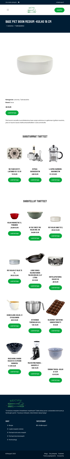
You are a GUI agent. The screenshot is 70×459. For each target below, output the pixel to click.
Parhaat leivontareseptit (16, 436)
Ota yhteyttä (53, 454)
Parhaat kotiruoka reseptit (17, 432)
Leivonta (10, 26)
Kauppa (59, 10)
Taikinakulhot (19, 26)
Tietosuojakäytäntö (49, 456)
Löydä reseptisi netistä (16, 429)
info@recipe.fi (60, 2)
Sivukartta (60, 456)
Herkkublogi (13, 440)
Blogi (46, 454)
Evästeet (61, 454)
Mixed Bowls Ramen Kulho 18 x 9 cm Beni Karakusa (14, 360)
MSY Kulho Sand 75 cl (55, 227)
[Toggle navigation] (8, 9)
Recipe (11, 425)
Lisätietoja (12, 113)
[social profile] (18, 2)
